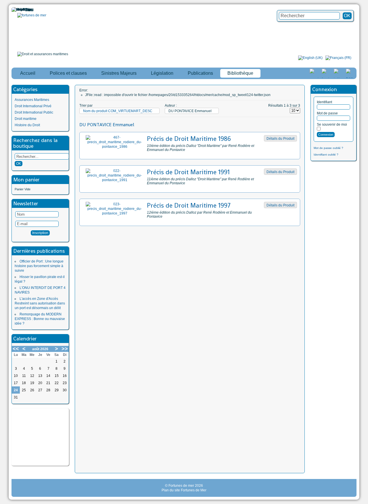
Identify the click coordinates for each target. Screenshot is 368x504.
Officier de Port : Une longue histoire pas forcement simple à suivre (39, 266)
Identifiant (324, 102)
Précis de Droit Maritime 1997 (189, 205)
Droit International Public (34, 112)
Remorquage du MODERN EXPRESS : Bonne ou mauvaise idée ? (40, 318)
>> (65, 349)
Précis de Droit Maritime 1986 (189, 139)
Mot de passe (327, 113)
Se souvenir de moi (332, 124)
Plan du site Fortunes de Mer (184, 490)
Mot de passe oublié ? (328, 148)
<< (16, 349)
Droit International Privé (33, 106)
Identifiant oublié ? (326, 154)
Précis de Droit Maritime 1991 (188, 172)
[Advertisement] (40, 437)
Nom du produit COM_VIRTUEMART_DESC (117, 111)
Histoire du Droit (27, 125)
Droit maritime (26, 119)
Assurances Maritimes (32, 100)
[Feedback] (364, 241)
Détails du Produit (280, 139)
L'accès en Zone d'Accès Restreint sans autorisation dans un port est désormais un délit (40, 303)
